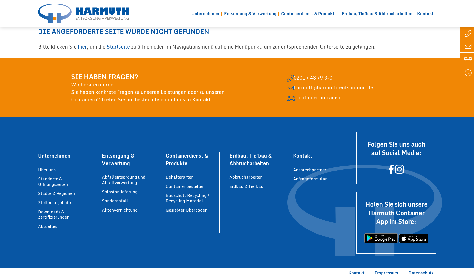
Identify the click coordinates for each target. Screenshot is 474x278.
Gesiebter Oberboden (186, 210)
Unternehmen (205, 13)
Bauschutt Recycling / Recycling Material (187, 198)
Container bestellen (185, 186)
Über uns (47, 169)
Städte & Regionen (56, 193)
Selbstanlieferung (120, 191)
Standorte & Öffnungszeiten (53, 181)
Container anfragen (317, 97)
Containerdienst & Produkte (309, 13)
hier (82, 47)
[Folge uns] (391, 172)
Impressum (386, 272)
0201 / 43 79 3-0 (313, 78)
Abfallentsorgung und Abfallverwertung (123, 180)
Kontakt (425, 13)
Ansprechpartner (309, 169)
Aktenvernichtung (120, 210)
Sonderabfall (115, 200)
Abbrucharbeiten (246, 177)
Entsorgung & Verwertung (250, 13)
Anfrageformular (310, 178)
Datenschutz (421, 272)
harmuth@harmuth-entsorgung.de (333, 87)
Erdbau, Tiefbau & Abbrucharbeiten (377, 13)
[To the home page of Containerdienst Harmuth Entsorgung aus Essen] (83, 13)
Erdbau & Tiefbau (246, 186)
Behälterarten (180, 177)
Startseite (118, 47)
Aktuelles (47, 226)
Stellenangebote (54, 202)
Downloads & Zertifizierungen (53, 214)
